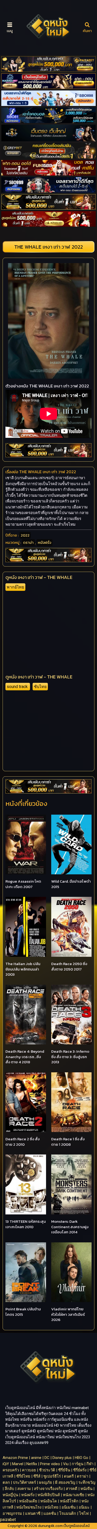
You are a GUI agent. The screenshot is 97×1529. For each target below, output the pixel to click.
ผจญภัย (45, 1482)
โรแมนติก (67, 1513)
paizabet (8, 1519)
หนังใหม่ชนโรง (28, 1507)
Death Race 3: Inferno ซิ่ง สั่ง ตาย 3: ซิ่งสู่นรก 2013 (70, 1056)
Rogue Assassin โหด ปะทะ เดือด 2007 (23, 884)
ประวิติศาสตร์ (24, 1482)
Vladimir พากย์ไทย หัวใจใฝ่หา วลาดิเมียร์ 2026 (68, 1314)
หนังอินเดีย (28, 1501)
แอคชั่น (49, 1513)
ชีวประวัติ (47, 1470)
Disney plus (62, 1457)
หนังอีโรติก (69, 1501)
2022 (25, 535)
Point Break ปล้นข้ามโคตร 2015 (23, 1311)
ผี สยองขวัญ (65, 1482)
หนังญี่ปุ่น (10, 1495)
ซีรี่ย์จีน (64, 1470)
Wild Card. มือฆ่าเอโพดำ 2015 (71, 884)
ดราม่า (28, 542)
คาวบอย (29, 1470)
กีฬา (89, 1464)
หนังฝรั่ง (44, 542)
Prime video (50, 1464)
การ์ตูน (77, 1464)
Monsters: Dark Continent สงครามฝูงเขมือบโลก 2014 (69, 1226)
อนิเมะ (84, 1507)
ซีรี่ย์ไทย (23, 1476)
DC (46, 1457)
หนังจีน (86, 1488)
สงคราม (24, 1488)
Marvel (17, 1464)
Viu (66, 1464)
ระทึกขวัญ (86, 1482)
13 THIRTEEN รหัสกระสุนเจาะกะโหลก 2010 (25, 1224)
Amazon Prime (15, 1457)
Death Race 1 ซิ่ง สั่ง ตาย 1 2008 (68, 1141)
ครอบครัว (11, 1470)
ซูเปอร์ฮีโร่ (52, 1476)
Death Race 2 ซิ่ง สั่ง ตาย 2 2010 (22, 1141)
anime (36, 1457)
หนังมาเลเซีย (73, 1495)
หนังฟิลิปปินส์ (49, 1495)
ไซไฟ (84, 1513)
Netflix (31, 1464)
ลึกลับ (9, 1488)
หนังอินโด (48, 1501)
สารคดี (71, 1488)
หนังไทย (51, 1507)
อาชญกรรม (12, 1513)
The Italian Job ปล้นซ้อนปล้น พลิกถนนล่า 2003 (22, 969)
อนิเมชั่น (69, 1507)
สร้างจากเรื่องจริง (48, 1488)
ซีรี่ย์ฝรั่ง (79, 1470)
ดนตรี (69, 1476)
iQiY (6, 1464)
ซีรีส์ (36, 1476)
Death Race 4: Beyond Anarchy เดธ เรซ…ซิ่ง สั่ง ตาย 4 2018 (24, 1056)
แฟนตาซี (32, 1513)
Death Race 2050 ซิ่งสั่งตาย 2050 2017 (69, 966)
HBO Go (81, 1457)
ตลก (6, 1482)
